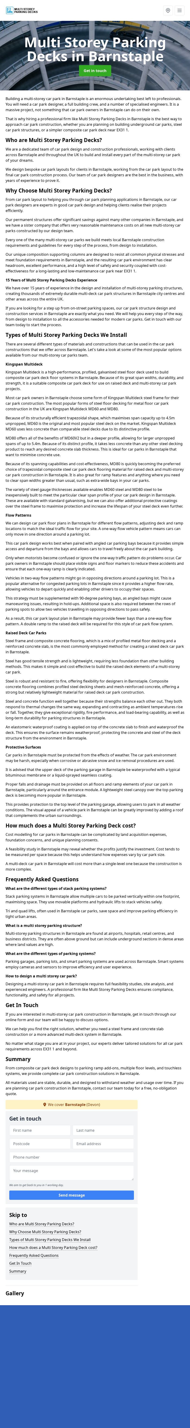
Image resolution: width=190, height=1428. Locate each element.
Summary (17, 1271)
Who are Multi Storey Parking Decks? (41, 1223)
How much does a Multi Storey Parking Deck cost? (53, 1247)
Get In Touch (20, 1263)
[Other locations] (168, 10)
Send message (72, 1195)
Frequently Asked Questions (34, 1255)
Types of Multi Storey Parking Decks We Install (50, 1239)
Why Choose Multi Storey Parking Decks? (45, 1231)
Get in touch (95, 70)
